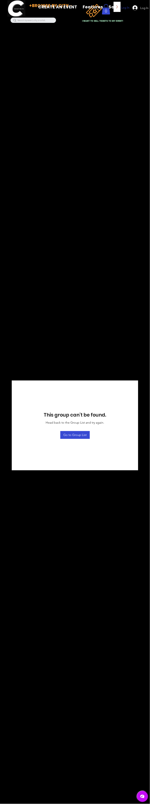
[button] (93, 7)
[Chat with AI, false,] (142, 796)
